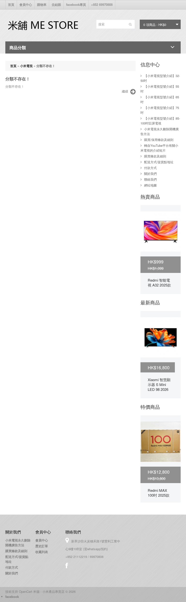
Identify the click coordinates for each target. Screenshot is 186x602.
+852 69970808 (102, 4)
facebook (12, 596)
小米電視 (26, 65)
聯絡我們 (150, 179)
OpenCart (25, 591)
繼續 (125, 91)
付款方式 (150, 167)
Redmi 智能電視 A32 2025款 (159, 282)
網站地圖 (150, 185)
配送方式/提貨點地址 (158, 162)
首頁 (11, 4)
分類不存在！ (45, 65)
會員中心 (25, 4)
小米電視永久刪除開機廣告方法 (18, 542)
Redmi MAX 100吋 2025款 (159, 493)
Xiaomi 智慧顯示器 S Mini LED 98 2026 (159, 384)
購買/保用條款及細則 (158, 139)
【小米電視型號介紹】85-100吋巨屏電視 (160, 120)
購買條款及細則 (155, 156)
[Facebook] (66, 565)
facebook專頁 (76, 4)
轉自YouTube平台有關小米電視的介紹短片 (159, 148)
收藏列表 (41, 551)
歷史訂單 (41, 546)
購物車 (41, 4)
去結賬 (56, 4)
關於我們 (150, 173)
